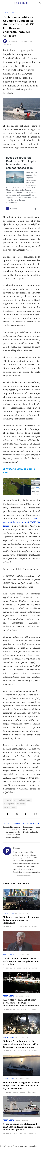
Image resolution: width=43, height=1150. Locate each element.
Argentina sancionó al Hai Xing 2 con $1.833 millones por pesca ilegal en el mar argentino (21, 1127)
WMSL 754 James (10, 807)
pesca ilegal (21, 804)
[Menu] (3, 3)
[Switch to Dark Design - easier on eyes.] (39, 3)
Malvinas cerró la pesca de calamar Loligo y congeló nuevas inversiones (21, 920)
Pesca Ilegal (8, 12)
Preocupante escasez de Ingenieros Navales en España (31, 829)
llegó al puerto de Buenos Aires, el (21, 522)
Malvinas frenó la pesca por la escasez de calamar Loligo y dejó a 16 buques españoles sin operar (20, 1044)
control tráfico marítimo (22, 800)
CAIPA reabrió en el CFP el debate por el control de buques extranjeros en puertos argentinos (21, 1003)
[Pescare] (21, 3)
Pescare (14, 41)
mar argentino (9, 804)
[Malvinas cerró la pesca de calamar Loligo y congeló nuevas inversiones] (21, 899)
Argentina (7, 800)
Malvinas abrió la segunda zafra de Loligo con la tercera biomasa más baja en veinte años (21, 1085)
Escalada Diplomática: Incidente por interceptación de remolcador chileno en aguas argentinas (11, 832)
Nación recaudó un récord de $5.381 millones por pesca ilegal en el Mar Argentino (21, 961)
